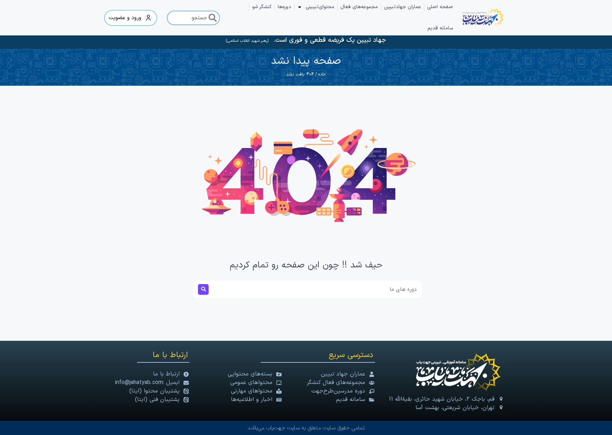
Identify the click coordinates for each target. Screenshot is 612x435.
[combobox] (193, 18)
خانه (322, 74)
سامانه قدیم (440, 28)
